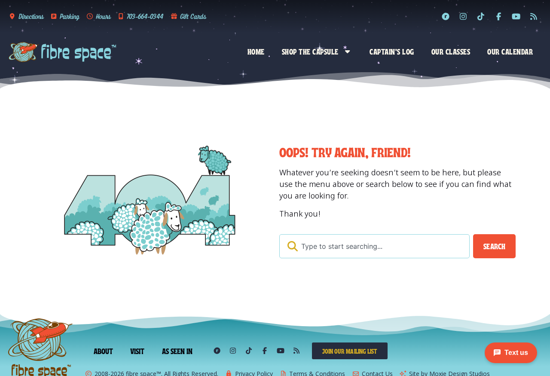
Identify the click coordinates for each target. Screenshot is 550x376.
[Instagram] (463, 16)
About (103, 350)
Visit (137, 350)
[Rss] (533, 16)
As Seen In (177, 350)
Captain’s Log (392, 51)
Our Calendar (510, 51)
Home (256, 51)
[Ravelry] (445, 16)
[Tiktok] (481, 16)
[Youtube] (516, 16)
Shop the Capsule (310, 51)
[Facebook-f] (498, 16)
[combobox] (374, 246)
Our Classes (451, 51)
